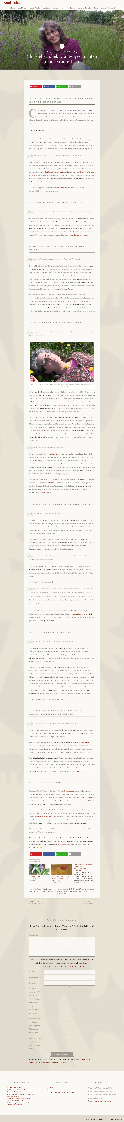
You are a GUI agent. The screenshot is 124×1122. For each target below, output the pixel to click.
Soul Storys (23, 8)
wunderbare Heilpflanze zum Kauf (81, 614)
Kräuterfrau (84, 889)
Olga (76, 52)
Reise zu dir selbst (74, 771)
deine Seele (85, 742)
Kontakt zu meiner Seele (87, 797)
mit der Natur (48, 483)
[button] (36, 86)
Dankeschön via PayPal (63, 844)
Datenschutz (51, 1087)
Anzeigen (45, 130)
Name (31, 972)
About (103, 8)
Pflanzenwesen (88, 891)
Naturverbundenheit (37, 891)
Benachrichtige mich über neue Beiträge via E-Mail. (35, 1043)
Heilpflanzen (73, 889)
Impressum (50, 1090)
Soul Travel (70, 8)
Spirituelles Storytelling (88, 8)
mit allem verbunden (49, 430)
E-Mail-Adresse (35, 977)
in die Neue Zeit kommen (80, 235)
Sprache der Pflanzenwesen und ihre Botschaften (55, 172)
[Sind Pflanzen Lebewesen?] (39, 869)
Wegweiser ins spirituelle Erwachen (45, 816)
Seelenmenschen (69, 791)
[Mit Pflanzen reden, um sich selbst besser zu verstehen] (61, 869)
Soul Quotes (35, 8)
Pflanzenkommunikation (72, 891)
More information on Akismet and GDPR (66, 966)
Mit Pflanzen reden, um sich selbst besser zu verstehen (60, 878)
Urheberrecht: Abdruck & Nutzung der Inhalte (61, 1092)
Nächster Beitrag (88, 902)
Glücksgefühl (61, 405)
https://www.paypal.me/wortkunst (100, 1101)
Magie (67, 427)
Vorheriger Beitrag (36, 902)
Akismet (85, 963)
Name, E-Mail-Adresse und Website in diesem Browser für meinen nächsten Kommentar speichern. (35, 1001)
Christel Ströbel (61, 188)
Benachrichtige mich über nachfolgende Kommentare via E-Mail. (35, 1026)
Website (32, 983)
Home (13, 8)
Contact (111, 8)
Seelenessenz (62, 894)
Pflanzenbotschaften (71, 301)
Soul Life (47, 8)
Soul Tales (12, 2)
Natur (92, 889)
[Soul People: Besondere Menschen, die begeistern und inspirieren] (85, 873)
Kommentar (34, 935)
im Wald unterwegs (56, 454)
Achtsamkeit (44, 492)
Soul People (58, 8)
